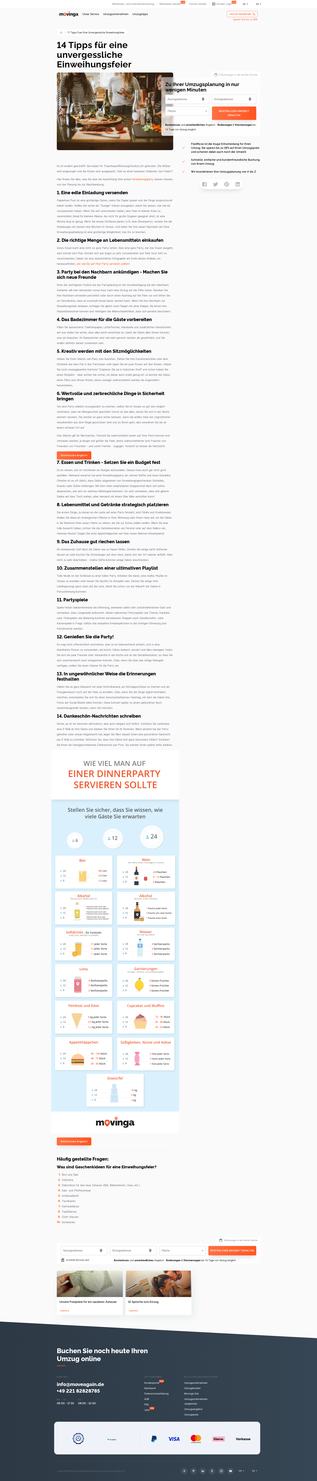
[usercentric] (184, 1471)
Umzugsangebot (193, 1409)
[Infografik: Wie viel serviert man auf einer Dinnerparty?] (118, 1132)
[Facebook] (212, 1471)
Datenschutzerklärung (156, 1393)
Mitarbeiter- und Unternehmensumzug (133, 3)
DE (244, 4)
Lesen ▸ (64, 1310)
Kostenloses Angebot (74, 455)
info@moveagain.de (80, 1384)
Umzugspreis (191, 1414)
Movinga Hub (191, 1393)
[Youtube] (230, 1471)
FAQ (146, 1404)
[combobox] (183, 99)
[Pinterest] (193, 1471)
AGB (146, 1399)
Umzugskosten (192, 1388)
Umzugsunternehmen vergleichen (196, 1401)
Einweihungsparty (143, 179)
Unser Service (90, 14)
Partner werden (198, 3)
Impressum (150, 1388)
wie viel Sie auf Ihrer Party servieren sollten (103, 263)
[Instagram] (221, 1471)
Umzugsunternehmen (115, 14)
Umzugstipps (140, 14)
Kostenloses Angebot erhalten (234, 113)
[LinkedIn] (202, 1471)
